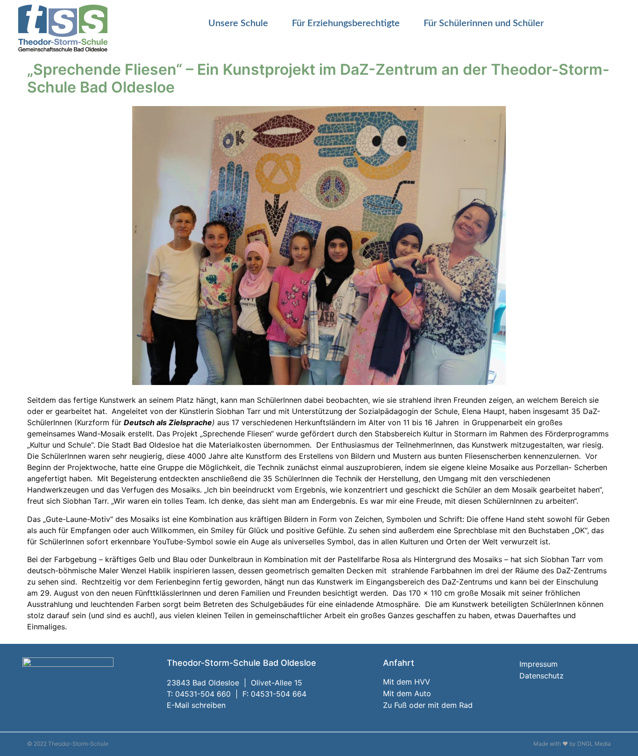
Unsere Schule (238, 23)
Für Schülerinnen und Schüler (484, 23)
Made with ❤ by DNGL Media (572, 743)
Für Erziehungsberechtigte (346, 23)
